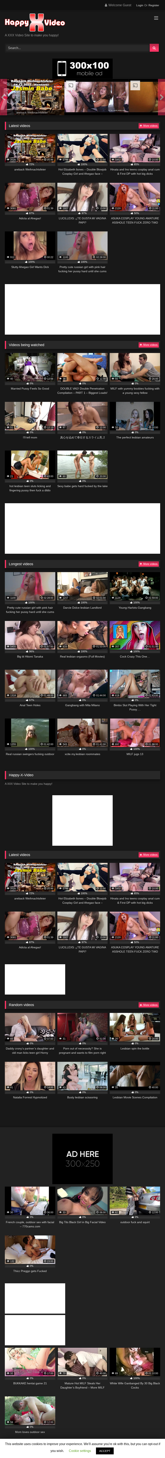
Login (139, 5)
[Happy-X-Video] (82, 23)
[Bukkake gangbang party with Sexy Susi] (96, 98)
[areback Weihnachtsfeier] (32, 98)
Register (153, 5)
